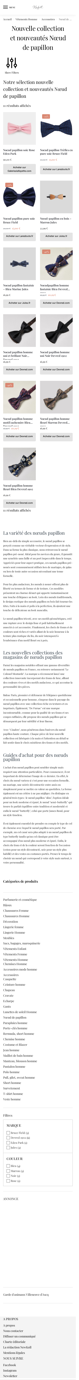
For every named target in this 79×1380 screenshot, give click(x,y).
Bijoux (7, 905)
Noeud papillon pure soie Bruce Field (19, 220)
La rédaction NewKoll (17, 1347)
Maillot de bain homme (18, 1056)
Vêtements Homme (26, 19)
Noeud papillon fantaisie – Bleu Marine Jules (18, 287)
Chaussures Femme (16, 911)
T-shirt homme (13, 1094)
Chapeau (9, 990)
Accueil (7, 19)
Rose (14, 1181)
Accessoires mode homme (20, 969)
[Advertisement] (39, 1242)
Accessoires (48, 19)
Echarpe (8, 1001)
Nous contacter (13, 1331)
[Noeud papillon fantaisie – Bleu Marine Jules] (19, 263)
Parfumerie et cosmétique (20, 900)
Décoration (10, 922)
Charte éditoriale (14, 1342)
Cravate (8, 995)
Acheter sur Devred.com (56, 302)
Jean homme (11, 1050)
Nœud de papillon (14, 1017)
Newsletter (10, 1376)
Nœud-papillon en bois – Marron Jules (55, 220)
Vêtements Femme (15, 954)
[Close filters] (4, 1314)
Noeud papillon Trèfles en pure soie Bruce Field (56, 152)
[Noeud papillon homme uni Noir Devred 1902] (56, 330)
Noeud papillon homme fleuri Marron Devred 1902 (55, 420)
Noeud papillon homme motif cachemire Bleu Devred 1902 (18, 420)
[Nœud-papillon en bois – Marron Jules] (56, 197)
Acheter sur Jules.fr (56, 236)
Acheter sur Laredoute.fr (56, 169)
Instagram (9, 1370)
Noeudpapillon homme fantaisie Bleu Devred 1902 (54, 287)
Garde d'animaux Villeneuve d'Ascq (26, 1295)
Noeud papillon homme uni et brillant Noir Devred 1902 (18, 354)
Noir (13, 1175)
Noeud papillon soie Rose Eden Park (19, 152)
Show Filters (12, 72)
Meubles (8, 938)
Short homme (12, 1083)
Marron (15, 1171)
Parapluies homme (15, 1023)
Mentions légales (14, 1353)
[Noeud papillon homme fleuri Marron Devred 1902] (56, 397)
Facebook (9, 1365)
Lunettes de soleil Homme (20, 1012)
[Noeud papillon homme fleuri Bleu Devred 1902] (19, 464)
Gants (7, 1006)
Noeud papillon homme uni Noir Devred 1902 (55, 354)
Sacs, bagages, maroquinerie (21, 943)
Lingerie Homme (14, 932)
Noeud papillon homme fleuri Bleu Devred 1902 (18, 487)
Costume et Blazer (15, 1045)
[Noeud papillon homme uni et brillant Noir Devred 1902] (19, 330)
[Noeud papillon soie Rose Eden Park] (19, 128)
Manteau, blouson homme (20, 1061)
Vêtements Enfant (14, 949)
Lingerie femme (13, 927)
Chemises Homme (15, 964)
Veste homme (12, 1099)
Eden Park (17, 1142)
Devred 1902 (18, 1137)
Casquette (9, 979)
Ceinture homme (14, 985)
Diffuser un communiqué (19, 1336)
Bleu (13, 1166)
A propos (9, 1325)
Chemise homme (14, 1039)
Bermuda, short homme (18, 1034)
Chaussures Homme (16, 916)
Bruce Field (18, 1132)
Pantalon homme (14, 1067)
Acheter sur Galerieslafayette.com (19, 169)
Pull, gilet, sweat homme (19, 1077)
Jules (14, 1147)
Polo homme (11, 1072)
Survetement (11, 1088)
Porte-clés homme (15, 1028)
